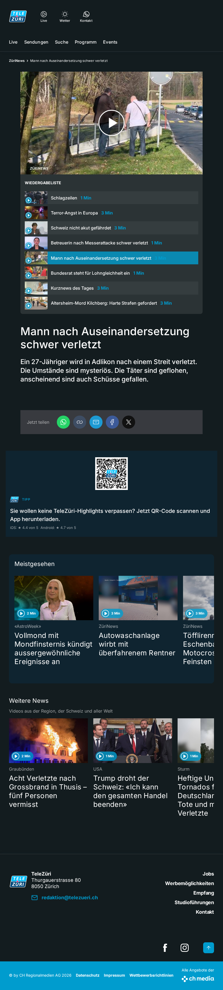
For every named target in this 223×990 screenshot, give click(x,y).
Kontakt (205, 912)
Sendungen (36, 42)
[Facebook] (112, 422)
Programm (86, 42)
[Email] (96, 422)
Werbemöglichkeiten (189, 883)
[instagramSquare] (184, 947)
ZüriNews (17, 61)
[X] (128, 422)
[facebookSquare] (165, 947)
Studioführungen (194, 902)
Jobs (208, 874)
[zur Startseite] (18, 16)
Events (110, 42)
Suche (61, 42)
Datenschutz (88, 975)
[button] (79, 422)
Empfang (203, 893)
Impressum (114, 975)
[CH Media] (198, 978)
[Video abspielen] (111, 123)
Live (13, 42)
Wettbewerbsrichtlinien (151, 975)
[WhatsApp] (63, 422)
